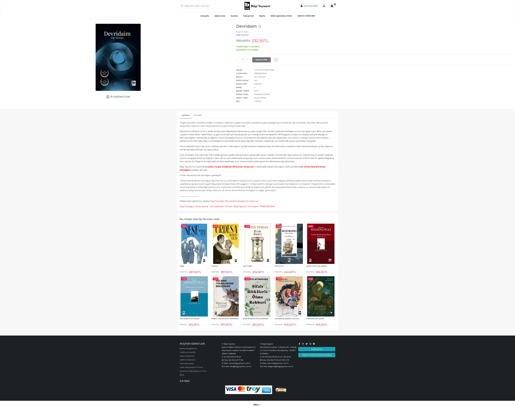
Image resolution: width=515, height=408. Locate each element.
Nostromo (279, 266)
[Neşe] (194, 244)
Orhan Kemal (201, 206)
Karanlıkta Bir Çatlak (315, 319)
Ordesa (214, 266)
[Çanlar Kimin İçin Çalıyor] (320, 244)
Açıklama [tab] (186, 115)
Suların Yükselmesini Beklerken (225, 319)
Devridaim (253, 206)
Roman (229, 206)
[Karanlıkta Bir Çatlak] (320, 296)
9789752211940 (267, 206)
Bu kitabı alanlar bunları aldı (199, 219)
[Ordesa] (225, 244)
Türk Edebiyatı (217, 206)
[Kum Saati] (257, 244)
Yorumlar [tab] (198, 115)
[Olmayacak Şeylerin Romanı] (289, 296)
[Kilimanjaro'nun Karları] (194, 296)
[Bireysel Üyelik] (324, 5)
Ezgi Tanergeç (187, 206)
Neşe (182, 266)
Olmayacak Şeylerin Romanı (287, 319)
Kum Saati (247, 266)
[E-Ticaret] (257, 404)
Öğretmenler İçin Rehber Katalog (317, 355)
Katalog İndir (316, 349)
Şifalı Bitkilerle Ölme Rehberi (255, 319)
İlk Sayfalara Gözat (120, 96)
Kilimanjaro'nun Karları (189, 319)
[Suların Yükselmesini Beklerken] (225, 296)
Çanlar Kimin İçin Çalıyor (316, 266)
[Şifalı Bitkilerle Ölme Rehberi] (257, 296)
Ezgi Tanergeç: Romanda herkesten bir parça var (234, 201)
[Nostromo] (289, 244)
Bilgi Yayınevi (240, 206)
